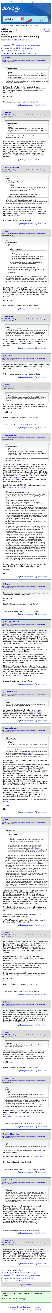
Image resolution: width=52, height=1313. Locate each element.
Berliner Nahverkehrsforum (18, 25)
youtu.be (37, 714)
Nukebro (8, 356)
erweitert (47, 31)
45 (10, 53)
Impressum (12, 1307)
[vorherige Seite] (23, 51)
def (6, 820)
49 (21, 53)
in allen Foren (29, 48)
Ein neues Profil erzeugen (42, 2)
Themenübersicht (20, 45)
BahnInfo (42, 1310)
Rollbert (8, 1180)
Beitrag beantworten (26, 105)
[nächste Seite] (32, 53)
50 (20, 48)
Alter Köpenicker (12, 167)
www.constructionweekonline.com (16, 1116)
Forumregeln (39, 1307)
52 (29, 53)
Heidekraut (9, 1002)
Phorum (16, 1310)
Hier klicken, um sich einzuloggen (14, 1299)
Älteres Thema (23, 1281)
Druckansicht (26, 1284)
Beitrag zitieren (42, 105)
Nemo (7, 58)
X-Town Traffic (11, 692)
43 (5, 53)
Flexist (8, 113)
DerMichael (9, 1078)
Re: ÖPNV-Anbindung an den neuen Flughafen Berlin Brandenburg (23, 60)
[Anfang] (20, 51)
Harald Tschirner (22, 40)
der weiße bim (11, 435)
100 (23, 48)
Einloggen (27, 2)
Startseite (5, 25)
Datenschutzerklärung (25, 1307)
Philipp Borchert (12, 622)
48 (18, 53)
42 (2, 53)
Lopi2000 (9, 316)
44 (8, 53)
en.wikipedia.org (38, 1156)
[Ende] (35, 53)
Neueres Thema (9, 1281)
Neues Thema (35, 45)
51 (26, 53)
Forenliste (7, 45)
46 (13, 53)
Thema (31, 25)
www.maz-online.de (14, 479)
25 (17, 48)
